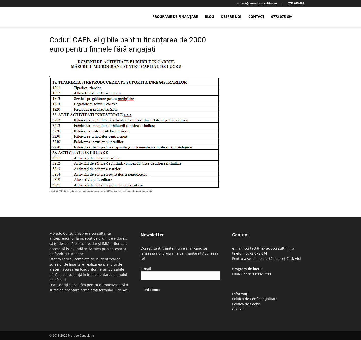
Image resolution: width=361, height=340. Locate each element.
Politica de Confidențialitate (254, 298)
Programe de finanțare (175, 16)
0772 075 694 (282, 16)
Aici (126, 290)
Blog (209, 16)
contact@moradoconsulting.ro (269, 248)
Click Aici (293, 258)
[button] (306, 17)
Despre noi (231, 16)
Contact (256, 16)
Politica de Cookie (246, 304)
